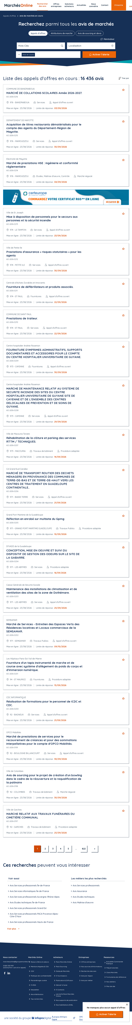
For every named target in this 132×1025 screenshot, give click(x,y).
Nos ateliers (111, 982)
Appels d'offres (9, 16)
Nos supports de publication (66, 1000)
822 (84, 848)
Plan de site (110, 986)
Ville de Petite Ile (14, 247)
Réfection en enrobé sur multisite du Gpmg (35, 519)
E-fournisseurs (61, 976)
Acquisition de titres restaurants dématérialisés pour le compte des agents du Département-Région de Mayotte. (43, 128)
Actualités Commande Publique (114, 963)
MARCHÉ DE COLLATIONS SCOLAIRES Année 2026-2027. (44, 93)
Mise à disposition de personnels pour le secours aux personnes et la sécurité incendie (42, 218)
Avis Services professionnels (86, 885)
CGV (32, 971)
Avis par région (87, 976)
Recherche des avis (88, 971)
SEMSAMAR (11, 620)
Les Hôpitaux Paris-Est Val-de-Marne (24, 658)
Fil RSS (33, 985)
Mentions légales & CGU (40, 966)
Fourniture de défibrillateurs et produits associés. (39, 287)
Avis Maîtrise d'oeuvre (83, 902)
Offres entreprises (56, 5)
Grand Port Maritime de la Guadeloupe (24, 514)
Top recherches (37, 999)
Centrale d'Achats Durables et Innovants (25, 282)
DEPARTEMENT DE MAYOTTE (20, 120)
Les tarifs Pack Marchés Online (65, 995)
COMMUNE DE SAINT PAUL (19, 314)
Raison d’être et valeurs (40, 962)
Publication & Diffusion (64, 980)
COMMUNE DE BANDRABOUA (20, 89)
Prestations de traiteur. (22, 318)
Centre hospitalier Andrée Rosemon (23, 345)
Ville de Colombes (14, 771)
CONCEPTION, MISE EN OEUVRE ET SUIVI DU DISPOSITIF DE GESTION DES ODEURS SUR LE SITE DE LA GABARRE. (43, 554)
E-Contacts (60, 990)
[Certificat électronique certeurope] (66, 197)
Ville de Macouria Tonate (18, 434)
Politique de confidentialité (41, 976)
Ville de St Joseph (14, 212)
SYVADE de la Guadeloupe (18, 546)
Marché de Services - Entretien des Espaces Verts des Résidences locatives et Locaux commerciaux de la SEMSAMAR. (42, 627)
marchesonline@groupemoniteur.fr (16, 962)
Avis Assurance (80, 891)
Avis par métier (87, 980)
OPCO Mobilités (13, 732)
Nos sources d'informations (91, 966)
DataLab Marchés (62, 971)
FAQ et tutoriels (112, 968)
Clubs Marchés (111, 972)
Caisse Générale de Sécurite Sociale (23, 585)
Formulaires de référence (116, 977)
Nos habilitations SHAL (64, 1005)
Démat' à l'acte (61, 985)
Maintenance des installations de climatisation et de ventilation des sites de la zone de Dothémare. (41, 590)
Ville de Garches (14, 809)
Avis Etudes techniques (83, 897)
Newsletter (35, 990)
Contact (104, 5)
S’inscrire (118, 5)
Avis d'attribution (37, 994)
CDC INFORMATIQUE (16, 697)
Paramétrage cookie (39, 980)
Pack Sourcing (61, 966)
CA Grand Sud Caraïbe (17, 469)
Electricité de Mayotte (16, 159)
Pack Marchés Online (64, 962)
